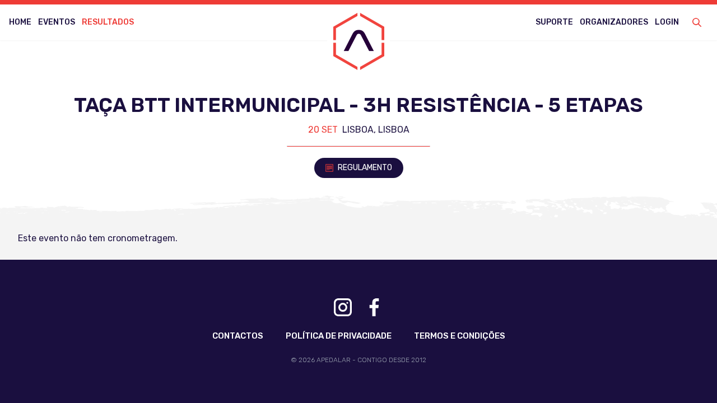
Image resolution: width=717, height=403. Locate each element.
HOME (20, 22)
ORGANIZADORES (614, 22)
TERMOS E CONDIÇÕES (459, 336)
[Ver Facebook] (374, 307)
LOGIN (667, 22)
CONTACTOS (237, 336)
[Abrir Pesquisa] (697, 22)
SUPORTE (554, 22)
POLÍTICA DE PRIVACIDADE (339, 336)
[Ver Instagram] (343, 307)
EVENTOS (56, 22)
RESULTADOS (108, 22)
